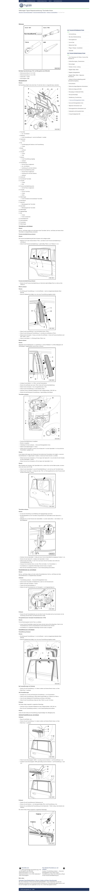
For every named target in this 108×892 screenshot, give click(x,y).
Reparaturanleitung (42, 1)
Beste (50, 1)
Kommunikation (72, 83)
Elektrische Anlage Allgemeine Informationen (78, 86)
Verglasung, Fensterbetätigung (52, 12)
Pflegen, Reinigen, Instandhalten (76, 48)
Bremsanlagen (72, 64)
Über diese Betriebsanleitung (75, 36)
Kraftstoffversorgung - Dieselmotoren (76, 61)
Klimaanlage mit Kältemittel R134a (76, 91)
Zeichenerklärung (72, 34)
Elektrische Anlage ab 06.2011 (75, 89)
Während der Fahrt (73, 45)
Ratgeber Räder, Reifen (74, 69)
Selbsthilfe (71, 50)
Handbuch (22, 1)
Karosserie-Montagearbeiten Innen (76, 103)
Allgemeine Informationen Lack (75, 105)
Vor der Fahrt (71, 42)
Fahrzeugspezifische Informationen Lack (77, 108)
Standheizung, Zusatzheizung (75, 97)
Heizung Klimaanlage (73, 94)
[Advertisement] (42, 18)
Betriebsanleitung (31, 1)
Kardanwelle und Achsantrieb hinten (76, 111)
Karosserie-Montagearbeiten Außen (39, 12)
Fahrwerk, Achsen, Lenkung (75, 66)
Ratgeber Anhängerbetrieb (74, 72)
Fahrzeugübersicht (73, 39)
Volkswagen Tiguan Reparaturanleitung (26, 12)
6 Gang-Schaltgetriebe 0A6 (74, 114)
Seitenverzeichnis (58, 1)
